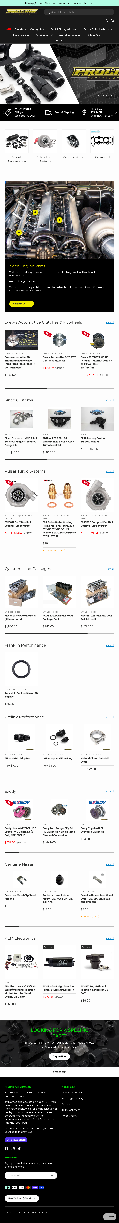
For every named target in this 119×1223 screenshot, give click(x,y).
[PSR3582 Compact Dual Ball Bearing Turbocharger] (97, 495)
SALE (8, 29)
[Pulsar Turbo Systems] (45, 141)
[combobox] (79, 12)
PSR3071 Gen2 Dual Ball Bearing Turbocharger (18, 524)
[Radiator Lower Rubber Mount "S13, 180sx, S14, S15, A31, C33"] (59, 879)
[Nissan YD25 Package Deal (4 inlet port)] (97, 592)
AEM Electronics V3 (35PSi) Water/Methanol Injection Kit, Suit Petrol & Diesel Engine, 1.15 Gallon (20, 991)
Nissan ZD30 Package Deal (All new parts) (20, 617)
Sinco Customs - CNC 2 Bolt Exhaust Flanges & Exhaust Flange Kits (21, 442)
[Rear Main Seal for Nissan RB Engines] (21, 669)
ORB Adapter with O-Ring (57, 758)
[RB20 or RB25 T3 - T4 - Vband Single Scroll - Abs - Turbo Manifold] (59, 419)
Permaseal (102, 157)
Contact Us (59, 40)
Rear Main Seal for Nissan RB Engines (21, 695)
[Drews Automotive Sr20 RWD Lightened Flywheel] (59, 340)
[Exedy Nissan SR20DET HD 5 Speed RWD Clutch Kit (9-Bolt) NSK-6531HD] (21, 810)
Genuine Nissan (74, 157)
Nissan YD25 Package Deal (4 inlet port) (96, 617)
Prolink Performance (17, 159)
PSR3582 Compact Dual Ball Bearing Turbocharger (97, 524)
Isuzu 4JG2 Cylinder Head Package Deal (58, 617)
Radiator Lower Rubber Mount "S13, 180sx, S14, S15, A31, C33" (58, 899)
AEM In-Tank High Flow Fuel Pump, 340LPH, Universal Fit (58, 988)
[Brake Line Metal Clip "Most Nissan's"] (21, 879)
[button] (112, 21)
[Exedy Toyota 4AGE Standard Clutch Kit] (97, 810)
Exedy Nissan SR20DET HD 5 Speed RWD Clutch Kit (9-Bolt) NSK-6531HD (20, 832)
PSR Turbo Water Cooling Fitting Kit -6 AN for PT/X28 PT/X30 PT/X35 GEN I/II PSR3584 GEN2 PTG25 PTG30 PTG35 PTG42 (59, 529)
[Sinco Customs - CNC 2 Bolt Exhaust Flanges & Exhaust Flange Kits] (21, 419)
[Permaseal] (102, 141)
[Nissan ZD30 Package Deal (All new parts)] (21, 592)
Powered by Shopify (38, 1212)
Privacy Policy (69, 1115)
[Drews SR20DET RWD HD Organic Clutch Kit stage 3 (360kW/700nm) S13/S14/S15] (97, 340)
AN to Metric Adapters (18, 758)
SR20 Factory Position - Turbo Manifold (94, 440)
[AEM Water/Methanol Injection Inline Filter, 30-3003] (97, 962)
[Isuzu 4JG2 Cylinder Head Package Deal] (59, 592)
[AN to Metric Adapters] (21, 737)
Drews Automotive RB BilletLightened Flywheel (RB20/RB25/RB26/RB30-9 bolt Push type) (20, 362)
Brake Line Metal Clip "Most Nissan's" (20, 897)
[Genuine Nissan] (74, 141)
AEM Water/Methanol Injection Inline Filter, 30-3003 (95, 990)
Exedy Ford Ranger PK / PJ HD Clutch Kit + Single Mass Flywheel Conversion (59, 832)
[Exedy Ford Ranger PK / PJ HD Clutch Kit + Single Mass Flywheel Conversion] (59, 810)
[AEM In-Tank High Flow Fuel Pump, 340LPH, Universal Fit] (59, 962)
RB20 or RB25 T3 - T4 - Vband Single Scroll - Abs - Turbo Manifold (58, 442)
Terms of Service (71, 1110)
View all (110, 322)
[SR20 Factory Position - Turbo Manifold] (97, 419)
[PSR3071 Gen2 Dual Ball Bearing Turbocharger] (21, 495)
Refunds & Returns (72, 1092)
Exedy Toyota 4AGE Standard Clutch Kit (92, 830)
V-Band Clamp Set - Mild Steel (95, 760)
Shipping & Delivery (72, 1098)
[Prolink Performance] (16, 141)
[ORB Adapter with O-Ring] (59, 737)
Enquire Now (59, 1056)
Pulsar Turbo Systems (45, 159)
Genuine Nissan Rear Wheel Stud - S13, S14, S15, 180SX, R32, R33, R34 (97, 899)
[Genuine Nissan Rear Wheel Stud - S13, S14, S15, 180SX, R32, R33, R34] (97, 879)
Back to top (59, 1071)
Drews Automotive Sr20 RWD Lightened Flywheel (59, 359)
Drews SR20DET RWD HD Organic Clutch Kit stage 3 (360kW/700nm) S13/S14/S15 (96, 362)
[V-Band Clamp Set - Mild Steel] (97, 737)
